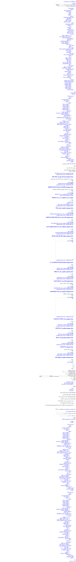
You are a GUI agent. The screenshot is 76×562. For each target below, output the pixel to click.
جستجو (57, 4)
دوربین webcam (65, 449)
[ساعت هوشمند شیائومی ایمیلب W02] (65, 204)
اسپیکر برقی (65, 428)
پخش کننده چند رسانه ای (68, 17)
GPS (70, 55)
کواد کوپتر (66, 465)
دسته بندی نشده (70, 31)
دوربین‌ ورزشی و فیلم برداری (65, 36)
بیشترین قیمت (56, 376)
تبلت (72, 22)
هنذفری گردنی (68, 88)
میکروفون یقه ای (65, 43)
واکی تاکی (69, 73)
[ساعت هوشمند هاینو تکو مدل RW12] (65, 334)
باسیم (70, 12)
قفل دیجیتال (70, 47)
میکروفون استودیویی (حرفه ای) (62, 441)
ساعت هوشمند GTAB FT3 (66, 346)
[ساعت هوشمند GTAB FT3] (67, 343)
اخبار (72, 388)
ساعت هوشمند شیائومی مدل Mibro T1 (63, 271)
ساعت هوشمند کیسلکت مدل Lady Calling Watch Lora (59, 226)
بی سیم (71, 16)
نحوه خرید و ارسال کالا (68, 382)
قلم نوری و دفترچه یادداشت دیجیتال (66, 48)
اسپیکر (71, 9)
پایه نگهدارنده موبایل (67, 77)
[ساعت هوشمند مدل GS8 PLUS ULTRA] (64, 315)
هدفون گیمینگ (68, 85)
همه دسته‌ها (71, 8)
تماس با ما (71, 390)
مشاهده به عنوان (72, 171)
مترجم (72, 79)
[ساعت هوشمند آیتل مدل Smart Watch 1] (65, 277)
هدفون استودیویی (67, 83)
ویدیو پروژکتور (68, 457)
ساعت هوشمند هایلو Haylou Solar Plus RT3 (62, 236)
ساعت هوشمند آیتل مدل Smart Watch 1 (63, 281)
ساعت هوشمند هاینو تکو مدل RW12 (64, 337)
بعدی (72, 368)
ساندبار (69, 14)
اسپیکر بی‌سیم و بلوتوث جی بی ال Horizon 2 (62, 197)
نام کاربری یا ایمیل (72, 413)
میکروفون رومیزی (64, 42)
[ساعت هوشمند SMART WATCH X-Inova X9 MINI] (65, 183)
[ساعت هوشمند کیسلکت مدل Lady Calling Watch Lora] (62, 223)
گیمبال (69, 28)
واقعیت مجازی (70, 89)
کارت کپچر (71, 53)
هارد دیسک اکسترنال (67, 63)
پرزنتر (69, 56)
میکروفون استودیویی (64, 40)
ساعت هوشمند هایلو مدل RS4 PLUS (64, 328)
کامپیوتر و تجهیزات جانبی (68, 54)
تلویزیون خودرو (68, 20)
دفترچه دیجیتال (70, 33)
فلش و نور (71, 45)
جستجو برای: (73, 4)
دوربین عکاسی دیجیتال (66, 35)
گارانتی (71, 490)
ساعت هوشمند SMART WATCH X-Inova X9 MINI (60, 187)
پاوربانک (69, 75)
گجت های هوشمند (69, 69)
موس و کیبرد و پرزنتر (64, 478)
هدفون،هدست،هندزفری (68, 81)
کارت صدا (69, 60)
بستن (71, 560)
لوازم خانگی (68, 486)
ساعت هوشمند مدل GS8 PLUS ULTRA (63, 318)
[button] (38, 379)
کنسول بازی (70, 65)
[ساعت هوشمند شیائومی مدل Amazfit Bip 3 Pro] (63, 287)
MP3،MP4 (69, 18)
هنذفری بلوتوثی (68, 87)
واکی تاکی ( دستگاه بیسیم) (63, 469)
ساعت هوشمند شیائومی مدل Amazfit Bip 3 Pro (61, 291)
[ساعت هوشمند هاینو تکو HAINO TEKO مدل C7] (64, 258)
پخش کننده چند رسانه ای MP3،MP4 (64, 445)
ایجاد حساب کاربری (69, 411)
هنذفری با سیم (68, 86)
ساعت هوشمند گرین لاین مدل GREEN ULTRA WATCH (59, 217)
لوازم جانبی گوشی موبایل (68, 74)
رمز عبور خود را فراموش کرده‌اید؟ (69, 419)
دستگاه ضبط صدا (67, 443)
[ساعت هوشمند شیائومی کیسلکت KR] (65, 353)
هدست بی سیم (68, 82)
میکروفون (69, 39)
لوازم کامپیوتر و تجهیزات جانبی (65, 477)
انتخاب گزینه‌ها (70, 202)
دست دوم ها (70, 30)
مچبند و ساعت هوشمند (68, 80)
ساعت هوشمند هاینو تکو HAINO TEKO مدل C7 (61, 262)
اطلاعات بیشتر (70, 182)
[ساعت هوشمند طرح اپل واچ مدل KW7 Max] (64, 173)
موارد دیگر (69, 61)
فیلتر (40, 376)
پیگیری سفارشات (69, 381)
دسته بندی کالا (70, 424)
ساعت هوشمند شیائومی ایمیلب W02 (64, 208)
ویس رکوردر (68, 44)
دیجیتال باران (66, 409)
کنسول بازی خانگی (67, 66)
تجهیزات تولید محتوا (69, 23)
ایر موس (69, 70)
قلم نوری (69, 51)
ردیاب (69, 471)
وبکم (70, 64)
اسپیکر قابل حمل (67, 10)
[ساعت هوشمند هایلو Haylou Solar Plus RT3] (64, 232)
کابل (70, 78)
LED (70, 46)
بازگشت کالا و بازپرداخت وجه (67, 384)
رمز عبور (73, 415)
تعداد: (72, 180)
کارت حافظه (68, 58)
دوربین (72, 34)
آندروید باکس (68, 19)
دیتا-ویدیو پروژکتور (67, 21)
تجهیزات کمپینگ (68, 71)
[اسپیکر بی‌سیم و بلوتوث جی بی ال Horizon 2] (64, 194)
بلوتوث (69, 13)
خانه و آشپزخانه (70, 29)
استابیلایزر (69, 25)
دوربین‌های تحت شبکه (66, 37)
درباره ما (71, 389)
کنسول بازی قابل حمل (66, 68)
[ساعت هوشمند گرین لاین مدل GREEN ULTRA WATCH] (61, 213)
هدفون (69, 431)
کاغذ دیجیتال (68, 52)
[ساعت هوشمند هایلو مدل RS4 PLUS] (65, 324)
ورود (74, 417)
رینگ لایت (69, 27)
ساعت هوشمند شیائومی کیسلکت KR (64, 357)
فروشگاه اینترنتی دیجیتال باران (70, 1)
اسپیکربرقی (68, 11)
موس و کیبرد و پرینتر (67, 62)
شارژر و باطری (68, 57)
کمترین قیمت (73, 376)
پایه (70, 26)
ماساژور (69, 72)
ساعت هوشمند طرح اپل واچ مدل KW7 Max (62, 176)
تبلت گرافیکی (68, 49)
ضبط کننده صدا (70, 38)
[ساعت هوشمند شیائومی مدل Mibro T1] (65, 268)
